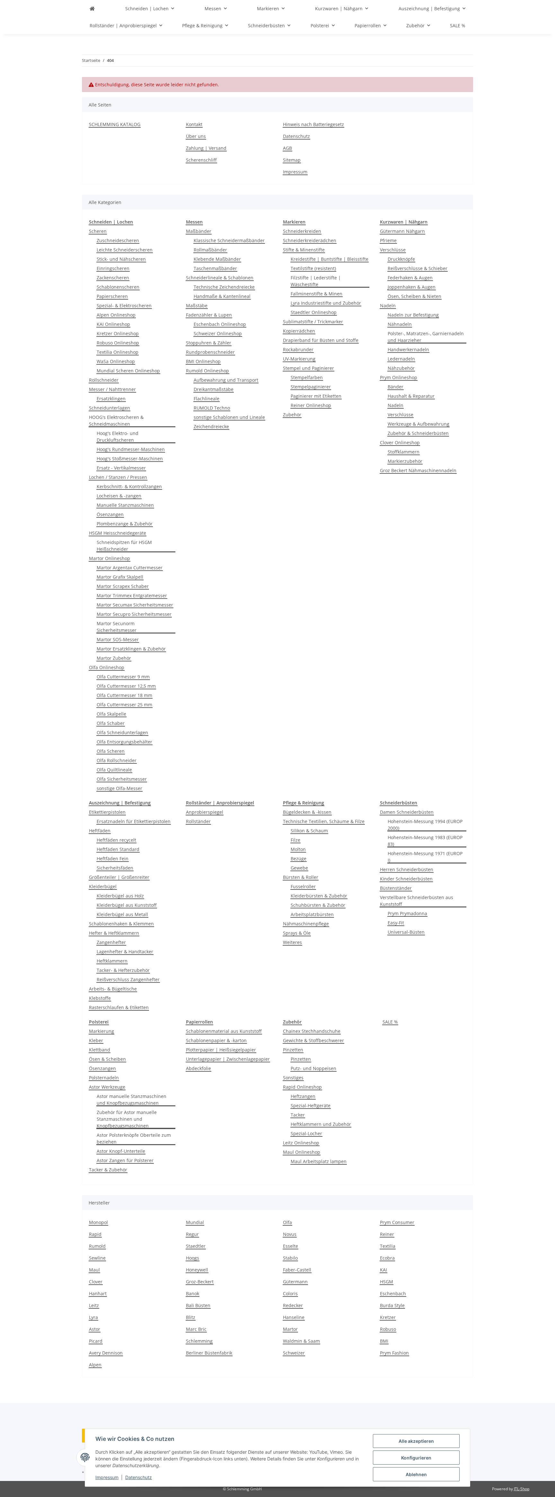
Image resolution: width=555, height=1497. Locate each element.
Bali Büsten (198, 1305)
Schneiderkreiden (302, 231)
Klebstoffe (100, 998)
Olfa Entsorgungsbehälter (124, 742)
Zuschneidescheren (118, 240)
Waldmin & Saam (301, 1341)
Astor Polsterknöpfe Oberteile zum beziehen (134, 1138)
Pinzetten (293, 1050)
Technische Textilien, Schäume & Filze (324, 821)
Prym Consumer (397, 1222)
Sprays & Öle (297, 933)
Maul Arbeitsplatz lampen (319, 1161)
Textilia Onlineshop (117, 352)
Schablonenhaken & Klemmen (121, 924)
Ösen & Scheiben (107, 1059)
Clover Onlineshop (400, 442)
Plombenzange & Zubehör (125, 524)
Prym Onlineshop (398, 377)
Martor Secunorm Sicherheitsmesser (117, 626)
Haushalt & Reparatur (411, 396)
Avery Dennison (106, 1353)
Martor (290, 1329)
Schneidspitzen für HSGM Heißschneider (124, 545)
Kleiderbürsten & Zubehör (319, 896)
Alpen (95, 1365)
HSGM (386, 1282)
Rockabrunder (298, 349)
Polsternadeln (104, 1078)
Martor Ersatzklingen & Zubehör (131, 649)
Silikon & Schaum (309, 831)
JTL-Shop (521, 1489)
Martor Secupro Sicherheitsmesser (134, 614)
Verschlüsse (393, 250)
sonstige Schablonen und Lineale (229, 417)
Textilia (387, 1246)
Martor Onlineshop (109, 558)
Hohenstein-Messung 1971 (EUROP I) (425, 856)
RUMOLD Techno (212, 408)
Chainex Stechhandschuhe (311, 1031)
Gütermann (295, 1282)
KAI (383, 1270)
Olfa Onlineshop (106, 667)
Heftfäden (99, 831)
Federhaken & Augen (410, 278)
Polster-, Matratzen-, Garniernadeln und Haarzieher (426, 336)
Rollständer (198, 821)
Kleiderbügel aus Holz (120, 896)
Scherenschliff (201, 160)
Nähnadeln (400, 324)
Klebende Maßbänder (217, 259)
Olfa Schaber (111, 723)
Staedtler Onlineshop (314, 312)
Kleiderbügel (103, 886)
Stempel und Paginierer (308, 368)
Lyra (93, 1317)
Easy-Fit (396, 923)
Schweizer (294, 1353)
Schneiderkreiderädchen (309, 240)
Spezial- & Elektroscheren (124, 305)
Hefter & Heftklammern (114, 933)
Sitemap (292, 160)
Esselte (290, 1246)
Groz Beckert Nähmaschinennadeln (418, 470)
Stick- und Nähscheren (121, 259)
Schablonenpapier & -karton (216, 1040)
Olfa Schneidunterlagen (122, 732)
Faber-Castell (297, 1270)
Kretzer (388, 1317)
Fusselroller (303, 886)
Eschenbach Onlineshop (220, 324)
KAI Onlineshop (113, 324)
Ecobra (387, 1258)
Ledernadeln (401, 359)
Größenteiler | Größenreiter (119, 877)
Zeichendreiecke (211, 426)
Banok (192, 1293)
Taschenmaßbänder (215, 268)
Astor (94, 1329)
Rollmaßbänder (210, 250)
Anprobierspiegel (204, 812)
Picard (95, 1341)
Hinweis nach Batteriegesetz (313, 124)
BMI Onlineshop (203, 361)
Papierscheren (112, 296)
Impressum (107, 1477)
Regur (192, 1234)
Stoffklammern (403, 452)
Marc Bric (196, 1329)
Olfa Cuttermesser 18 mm (124, 695)
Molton (298, 849)
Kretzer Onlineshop (118, 333)
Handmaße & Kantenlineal (222, 296)
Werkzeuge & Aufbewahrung (418, 424)
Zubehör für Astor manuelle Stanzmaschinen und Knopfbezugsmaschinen (127, 1119)
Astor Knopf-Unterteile (121, 1151)
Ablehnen (416, 1474)
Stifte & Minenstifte (304, 250)
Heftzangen (303, 1096)
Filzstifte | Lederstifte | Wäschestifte (316, 281)
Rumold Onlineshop (207, 371)
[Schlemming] (92, 8)
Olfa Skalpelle (111, 714)
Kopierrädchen (299, 331)
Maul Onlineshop (301, 1152)
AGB (287, 148)
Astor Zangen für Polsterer (125, 1160)
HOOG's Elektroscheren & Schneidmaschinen (116, 420)
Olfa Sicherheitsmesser (122, 779)
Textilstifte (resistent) (313, 268)
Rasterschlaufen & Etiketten (119, 1007)
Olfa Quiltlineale (114, 770)
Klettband (99, 1050)
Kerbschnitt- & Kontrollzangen (129, 486)
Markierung (101, 1031)
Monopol (98, 1222)
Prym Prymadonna (407, 913)
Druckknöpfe (401, 259)
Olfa (287, 1222)
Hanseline (293, 1317)
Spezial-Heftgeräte (310, 1105)
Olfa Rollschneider (117, 760)
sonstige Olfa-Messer (119, 788)
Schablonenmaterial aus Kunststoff (224, 1031)
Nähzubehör (401, 368)
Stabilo (290, 1258)
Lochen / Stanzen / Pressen (118, 477)
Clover (95, 1282)
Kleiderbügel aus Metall (122, 914)
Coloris (290, 1293)
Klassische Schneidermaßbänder (229, 240)
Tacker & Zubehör (108, 1170)
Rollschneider (104, 380)
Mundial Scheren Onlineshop (128, 371)
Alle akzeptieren (416, 1441)
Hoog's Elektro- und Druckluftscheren (117, 436)
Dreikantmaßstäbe (213, 389)
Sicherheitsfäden (115, 868)
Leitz (94, 1305)
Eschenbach (393, 1293)
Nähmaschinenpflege (306, 924)
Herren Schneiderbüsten (406, 869)
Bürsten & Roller (300, 877)
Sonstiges (293, 1078)
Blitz (190, 1317)
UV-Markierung (299, 359)
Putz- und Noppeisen (313, 1068)
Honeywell (197, 1270)
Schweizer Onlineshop (218, 333)
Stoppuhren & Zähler (208, 343)
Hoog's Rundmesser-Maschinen (131, 449)
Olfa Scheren (111, 751)
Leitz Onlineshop (301, 1143)
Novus (289, 1234)
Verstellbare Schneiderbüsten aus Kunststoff (416, 900)
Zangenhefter (111, 942)
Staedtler (196, 1246)
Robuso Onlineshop (118, 343)
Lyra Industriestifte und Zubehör (326, 303)
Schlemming (199, 1341)
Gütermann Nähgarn (402, 231)
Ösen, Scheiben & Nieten (414, 296)
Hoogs (192, 1258)
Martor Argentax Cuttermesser (130, 568)
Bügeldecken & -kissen (307, 812)
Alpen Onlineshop (116, 315)
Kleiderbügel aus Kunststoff (127, 905)
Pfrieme (388, 240)
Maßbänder (198, 231)
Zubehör (292, 415)
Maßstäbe (196, 305)
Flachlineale (206, 399)
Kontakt (194, 124)
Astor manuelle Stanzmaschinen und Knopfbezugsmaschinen (131, 1099)
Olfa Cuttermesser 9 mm (123, 677)
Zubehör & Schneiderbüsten (418, 433)
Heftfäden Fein (112, 858)
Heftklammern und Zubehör (321, 1124)
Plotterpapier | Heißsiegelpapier (221, 1050)
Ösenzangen (110, 514)
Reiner (387, 1234)
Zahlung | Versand (206, 148)
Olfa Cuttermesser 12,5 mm (126, 686)
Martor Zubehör (114, 658)
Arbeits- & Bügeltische (113, 989)
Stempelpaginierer (311, 387)
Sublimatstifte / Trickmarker (313, 322)
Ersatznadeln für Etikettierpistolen (134, 821)
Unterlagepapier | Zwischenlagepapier (228, 1059)
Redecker (293, 1305)
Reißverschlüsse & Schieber (417, 268)
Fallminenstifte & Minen (316, 294)
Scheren (98, 231)
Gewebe (299, 868)
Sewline (97, 1258)
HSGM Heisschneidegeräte (117, 533)
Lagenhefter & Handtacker (125, 951)
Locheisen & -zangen (119, 496)
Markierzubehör (405, 461)
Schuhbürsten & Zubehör (318, 905)
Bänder (395, 387)
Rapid (95, 1234)
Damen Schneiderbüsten (407, 812)
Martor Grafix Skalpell (120, 577)
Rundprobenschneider (210, 352)
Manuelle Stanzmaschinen (125, 505)
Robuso (388, 1329)
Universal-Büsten (406, 932)
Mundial (195, 1222)
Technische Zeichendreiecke (224, 287)
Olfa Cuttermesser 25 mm (124, 705)
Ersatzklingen (111, 399)
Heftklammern (112, 961)
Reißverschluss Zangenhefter (128, 979)
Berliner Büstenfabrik (209, 1353)
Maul (94, 1270)
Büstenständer (396, 888)
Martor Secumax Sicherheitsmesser (135, 605)
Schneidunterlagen (109, 408)
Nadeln (388, 305)
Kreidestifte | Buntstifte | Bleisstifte (329, 259)
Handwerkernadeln (408, 349)
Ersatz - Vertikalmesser (121, 468)
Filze (295, 840)
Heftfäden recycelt (116, 840)
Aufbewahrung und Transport (226, 380)
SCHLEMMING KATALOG (114, 124)
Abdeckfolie (198, 1068)
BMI (384, 1341)
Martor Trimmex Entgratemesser (132, 595)
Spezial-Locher (306, 1133)
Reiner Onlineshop (311, 405)
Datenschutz (138, 1477)
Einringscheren (113, 268)
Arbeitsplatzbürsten (312, 914)
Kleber (96, 1040)
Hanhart (98, 1293)
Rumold (97, 1246)
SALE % (390, 1022)
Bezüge (298, 858)
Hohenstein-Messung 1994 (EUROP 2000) (425, 824)
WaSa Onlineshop (116, 361)
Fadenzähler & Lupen (209, 315)
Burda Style (392, 1305)
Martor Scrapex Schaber (123, 586)
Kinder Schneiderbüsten (406, 879)
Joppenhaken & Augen (412, 287)
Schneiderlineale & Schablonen (219, 278)
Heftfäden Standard (118, 849)
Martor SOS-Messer (118, 639)
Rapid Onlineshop (302, 1087)
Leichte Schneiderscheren (125, 250)
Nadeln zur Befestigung (413, 315)
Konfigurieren (416, 1457)
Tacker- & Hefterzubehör (123, 970)
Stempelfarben (307, 377)
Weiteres (292, 942)
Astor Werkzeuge (107, 1087)
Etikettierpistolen (107, 812)
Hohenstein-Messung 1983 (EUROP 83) (425, 840)
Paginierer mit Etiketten (316, 396)
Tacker (298, 1115)
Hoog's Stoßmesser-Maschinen (130, 458)
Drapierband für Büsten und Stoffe (320, 340)
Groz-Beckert (200, 1282)
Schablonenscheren (118, 287)
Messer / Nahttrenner (112, 389)
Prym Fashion (394, 1353)
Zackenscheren (113, 278)
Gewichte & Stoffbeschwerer (313, 1040)
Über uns (196, 136)
